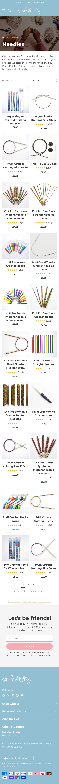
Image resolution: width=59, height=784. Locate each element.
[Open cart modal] (54, 10)
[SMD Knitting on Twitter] (8, 696)
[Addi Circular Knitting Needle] (43, 501)
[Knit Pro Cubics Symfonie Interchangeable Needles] (43, 446)
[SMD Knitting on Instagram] (17, 696)
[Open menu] (4, 10)
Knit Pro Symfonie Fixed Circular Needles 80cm (15, 364)
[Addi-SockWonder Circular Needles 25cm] (43, 246)
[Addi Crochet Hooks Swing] (15, 501)
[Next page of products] (38, 585)
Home (5, 37)
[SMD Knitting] (29, 10)
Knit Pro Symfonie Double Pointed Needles (15, 415)
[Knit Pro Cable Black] (43, 147)
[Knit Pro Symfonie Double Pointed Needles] (15, 395)
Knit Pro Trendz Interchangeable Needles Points (15, 317)
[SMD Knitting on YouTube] (22, 696)
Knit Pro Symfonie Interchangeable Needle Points (15, 215)
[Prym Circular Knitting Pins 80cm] (15, 147)
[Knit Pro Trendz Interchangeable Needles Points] (15, 297)
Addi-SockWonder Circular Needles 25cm (43, 266)
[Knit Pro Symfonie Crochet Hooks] (43, 297)
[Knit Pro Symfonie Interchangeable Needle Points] (15, 195)
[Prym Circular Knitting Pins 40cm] (43, 100)
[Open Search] (9, 10)
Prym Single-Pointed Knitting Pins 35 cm (15, 120)
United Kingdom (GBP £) (18, 758)
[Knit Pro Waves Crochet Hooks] (15, 246)
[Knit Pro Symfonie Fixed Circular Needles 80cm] (15, 344)
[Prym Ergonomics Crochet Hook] (43, 395)
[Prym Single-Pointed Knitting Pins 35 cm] (15, 100)
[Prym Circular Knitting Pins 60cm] (43, 548)
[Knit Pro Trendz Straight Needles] (43, 344)
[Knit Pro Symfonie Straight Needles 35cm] (43, 195)
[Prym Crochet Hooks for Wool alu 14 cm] (15, 548)
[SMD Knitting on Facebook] (3, 696)
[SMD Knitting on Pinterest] (13, 696)
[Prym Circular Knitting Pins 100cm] (15, 446)
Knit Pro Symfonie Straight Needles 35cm (43, 215)
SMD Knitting (25, 763)
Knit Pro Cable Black (44, 163)
